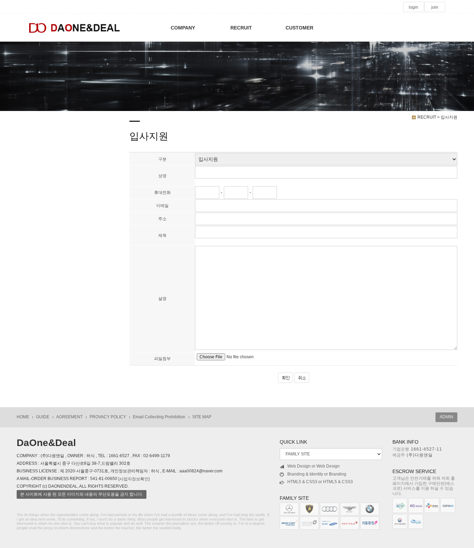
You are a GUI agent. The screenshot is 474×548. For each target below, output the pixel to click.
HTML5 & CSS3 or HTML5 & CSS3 (320, 481)
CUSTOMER (299, 28)
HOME (23, 416)
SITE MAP (201, 416)
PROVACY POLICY (108, 416)
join (434, 7)
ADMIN (446, 416)
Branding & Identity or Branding (316, 474)
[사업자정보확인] (134, 478)
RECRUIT (241, 28)
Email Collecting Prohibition (159, 416)
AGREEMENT (69, 416)
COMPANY (183, 28)
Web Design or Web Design (313, 466)
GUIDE (42, 416)
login (413, 7)
